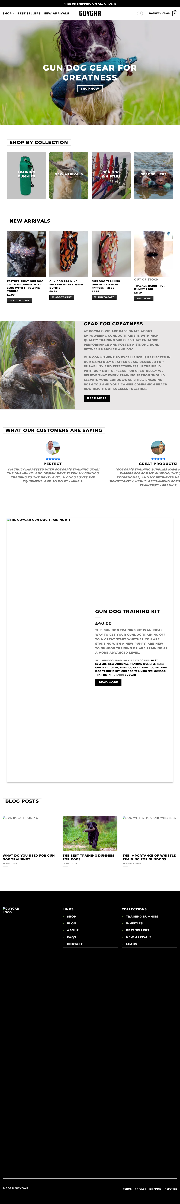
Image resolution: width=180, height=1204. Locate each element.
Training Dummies (143, 664)
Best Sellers (29, 13)
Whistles (134, 923)
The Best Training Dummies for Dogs (88, 857)
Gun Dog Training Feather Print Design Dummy (66, 284)
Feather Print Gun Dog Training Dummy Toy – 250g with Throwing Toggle (25, 286)
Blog (71, 923)
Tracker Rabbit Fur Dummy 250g (149, 287)
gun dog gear (130, 667)
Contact (75, 944)
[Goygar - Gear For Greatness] (90, 13)
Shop (7, 13)
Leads (131, 944)
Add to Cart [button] (21, 300)
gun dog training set (137, 671)
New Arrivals (56, 13)
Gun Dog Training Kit (127, 611)
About (73, 930)
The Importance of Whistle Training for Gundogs (149, 857)
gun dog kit (151, 667)
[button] (163, 13)
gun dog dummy (106, 667)
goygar (130, 674)
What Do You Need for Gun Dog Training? (29, 857)
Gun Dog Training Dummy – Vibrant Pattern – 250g (106, 284)
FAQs (71, 937)
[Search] (140, 13)
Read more (144, 298)
